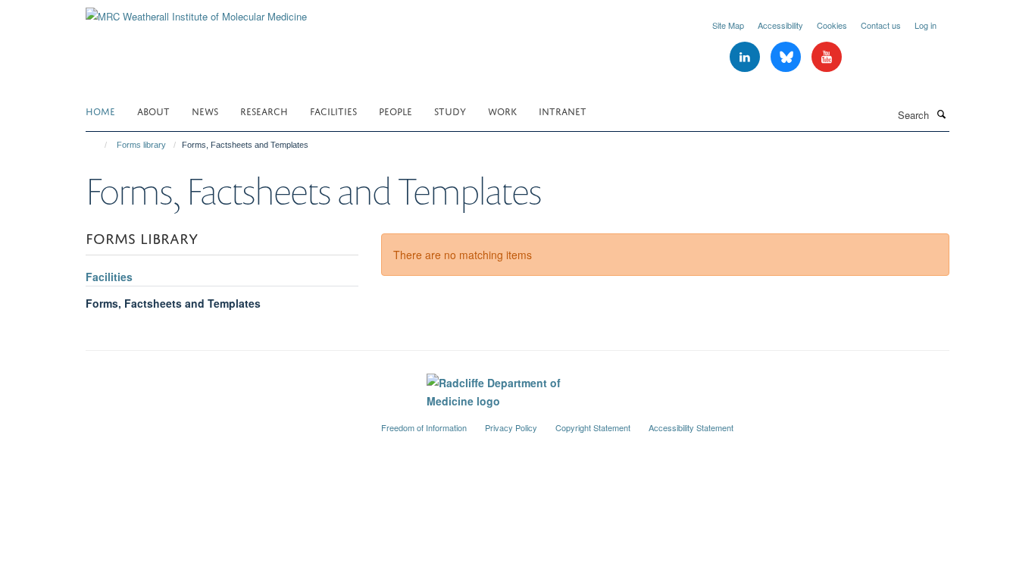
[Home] (99, 144)
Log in (926, 25)
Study (450, 110)
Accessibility (780, 25)
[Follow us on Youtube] (826, 57)
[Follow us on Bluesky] (787, 57)
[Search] (941, 113)
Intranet (562, 110)
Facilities (333, 110)
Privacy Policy (511, 427)
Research (264, 110)
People (395, 110)
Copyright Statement (592, 427)
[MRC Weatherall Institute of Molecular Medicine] (196, 11)
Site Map (728, 25)
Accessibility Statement (691, 427)
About (153, 110)
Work (502, 110)
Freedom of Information (424, 427)
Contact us (881, 25)
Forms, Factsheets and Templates (173, 303)
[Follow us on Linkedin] (746, 57)
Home (100, 110)
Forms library (141, 144)
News (205, 110)
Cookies (832, 25)
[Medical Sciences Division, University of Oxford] (222, 421)
